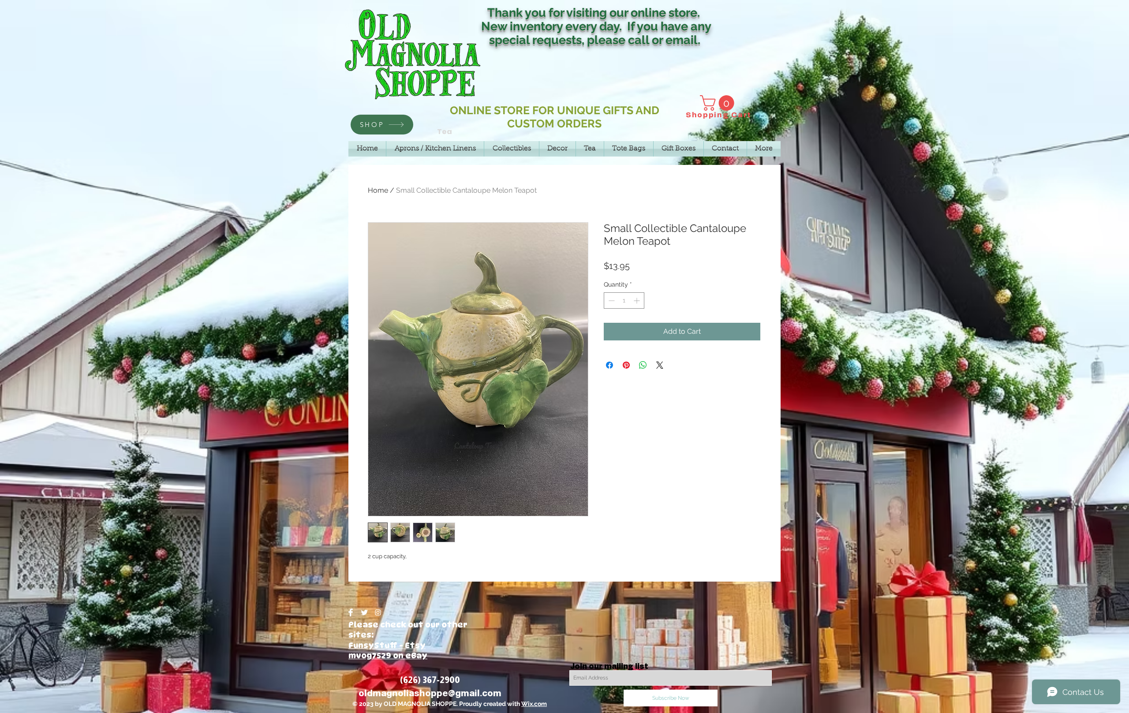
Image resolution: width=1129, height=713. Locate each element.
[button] (719, 103)
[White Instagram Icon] (378, 612)
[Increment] (637, 300)
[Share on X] (659, 365)
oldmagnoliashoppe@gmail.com (430, 693)
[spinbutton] (624, 300)
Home (378, 190)
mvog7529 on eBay (387, 655)
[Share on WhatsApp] (643, 365)
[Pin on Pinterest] (626, 365)
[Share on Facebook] (609, 365)
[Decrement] (610, 300)
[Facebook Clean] (351, 612)
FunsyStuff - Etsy (387, 645)
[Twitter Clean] (364, 612)
